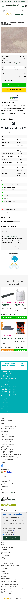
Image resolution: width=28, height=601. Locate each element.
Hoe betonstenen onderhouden (10, 584)
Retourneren (4, 425)
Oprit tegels (4, 568)
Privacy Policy (5, 443)
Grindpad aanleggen (6, 593)
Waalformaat (4, 546)
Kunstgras (4, 575)
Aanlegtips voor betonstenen (9, 586)
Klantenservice (5, 431)
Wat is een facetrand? (7, 591)
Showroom (4, 438)
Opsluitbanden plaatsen (7, 459)
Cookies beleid (5, 446)
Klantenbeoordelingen (7, 449)
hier (2, 113)
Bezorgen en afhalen (7, 421)
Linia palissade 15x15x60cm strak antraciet (7, 338)
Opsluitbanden (5, 555)
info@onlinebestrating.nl (10, 236)
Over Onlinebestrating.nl (7, 436)
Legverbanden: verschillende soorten (11, 454)
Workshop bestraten (6, 453)
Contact (3, 418)
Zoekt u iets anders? (6, 430)
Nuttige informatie (6, 441)
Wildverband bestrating (7, 547)
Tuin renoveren (5, 589)
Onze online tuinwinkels (7, 439)
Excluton (3, 476)
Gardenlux (4, 481)
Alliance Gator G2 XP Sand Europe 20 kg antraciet (20, 338)
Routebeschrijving (6, 381)
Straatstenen (4, 541)
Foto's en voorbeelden (7, 451)
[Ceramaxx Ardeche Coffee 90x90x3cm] (14, 40)
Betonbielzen (4, 554)
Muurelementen (5, 552)
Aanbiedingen (5, 573)
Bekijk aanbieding (7, 350)
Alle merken (4, 486)
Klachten (3, 423)
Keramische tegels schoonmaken (10, 457)
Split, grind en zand (6, 567)
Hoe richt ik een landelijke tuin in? (10, 580)
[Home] (12, 5)
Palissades (4, 557)
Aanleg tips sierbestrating (8, 428)
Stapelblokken (5, 559)
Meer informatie (7, 317)
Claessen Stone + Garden (8, 483)
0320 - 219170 (7, 235)
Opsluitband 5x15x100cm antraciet (5, 305)
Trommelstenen (5, 542)
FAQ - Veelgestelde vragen (8, 426)
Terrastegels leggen (6, 578)
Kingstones (4, 549)
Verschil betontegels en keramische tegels (12, 588)
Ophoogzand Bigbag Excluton (19, 305)
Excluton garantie (6, 448)
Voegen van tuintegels (7, 456)
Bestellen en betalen (6, 420)
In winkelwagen (15, 85)
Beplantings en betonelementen (10, 565)
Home (2, 17)
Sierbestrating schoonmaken (9, 581)
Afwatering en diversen (7, 563)
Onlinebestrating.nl (6, 480)
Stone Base (4, 485)
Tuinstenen (4, 544)
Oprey (3, 478)
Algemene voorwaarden (7, 444)
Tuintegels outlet (5, 576)
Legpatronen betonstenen (8, 583)
